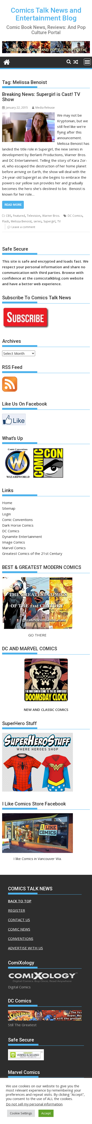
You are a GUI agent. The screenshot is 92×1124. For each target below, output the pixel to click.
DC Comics (75, 216)
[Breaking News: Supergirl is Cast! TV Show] (28, 115)
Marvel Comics (14, 547)
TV (59, 221)
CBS (8, 216)
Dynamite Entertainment (22, 536)
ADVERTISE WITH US (25, 948)
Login (6, 514)
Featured (19, 216)
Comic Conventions (17, 519)
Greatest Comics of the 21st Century (32, 553)
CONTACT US (19, 919)
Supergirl (49, 221)
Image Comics (13, 542)
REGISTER (16, 910)
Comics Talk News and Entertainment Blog (46, 14)
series (37, 221)
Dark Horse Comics (17, 525)
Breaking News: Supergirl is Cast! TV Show (41, 96)
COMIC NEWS (19, 929)
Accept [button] (46, 1113)
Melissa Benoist (21, 221)
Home (7, 502)
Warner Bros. (51, 216)
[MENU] (87, 62)
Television (33, 216)
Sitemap (8, 508)
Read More (12, 204)
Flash (5, 221)
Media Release (45, 108)
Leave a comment (23, 227)
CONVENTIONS (20, 938)
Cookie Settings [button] (21, 1113)
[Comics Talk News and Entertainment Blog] (6, 61)
